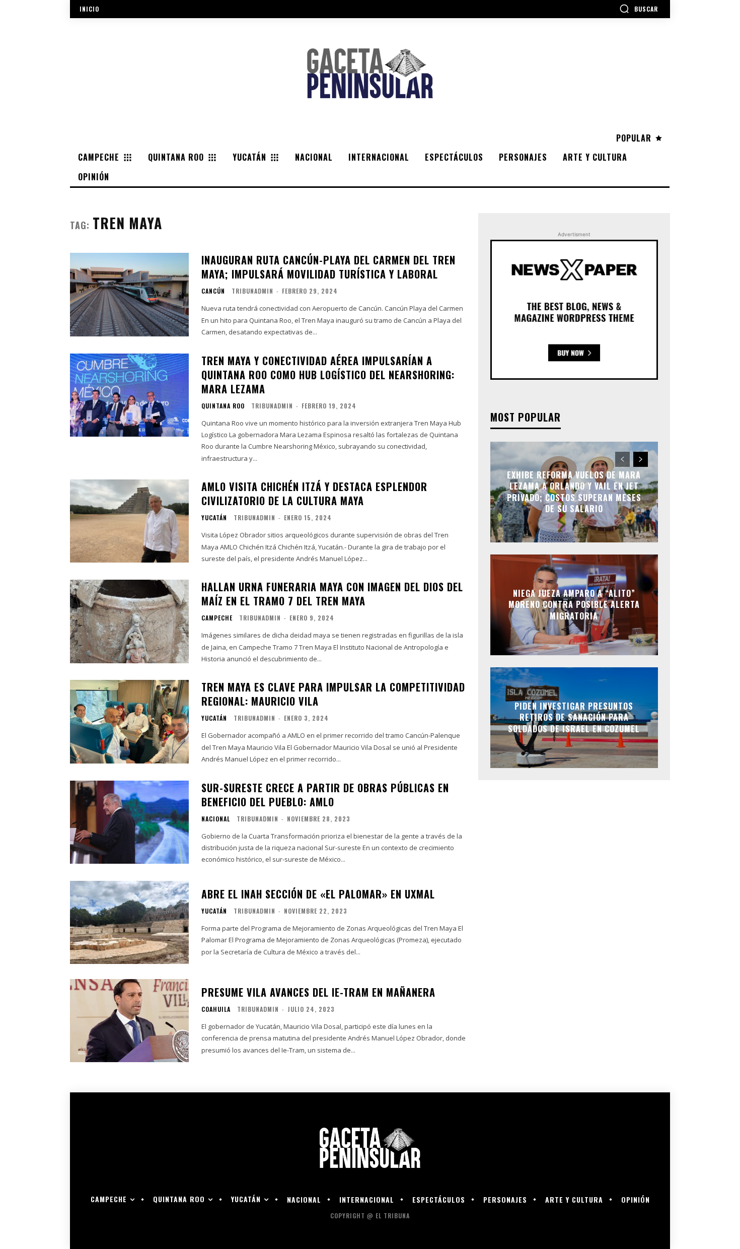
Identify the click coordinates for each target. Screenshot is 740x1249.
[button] (638, 9)
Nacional (215, 819)
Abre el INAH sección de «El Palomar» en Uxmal (318, 893)
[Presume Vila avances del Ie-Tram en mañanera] (129, 1020)
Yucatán (214, 518)
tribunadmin (252, 291)
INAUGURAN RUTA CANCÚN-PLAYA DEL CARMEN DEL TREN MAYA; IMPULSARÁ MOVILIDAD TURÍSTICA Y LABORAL (328, 267)
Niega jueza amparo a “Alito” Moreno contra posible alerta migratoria (574, 604)
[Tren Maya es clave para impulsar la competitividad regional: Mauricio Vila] (129, 721)
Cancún (213, 291)
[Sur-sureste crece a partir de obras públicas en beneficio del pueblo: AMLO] (129, 822)
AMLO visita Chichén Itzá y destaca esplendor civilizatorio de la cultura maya (314, 493)
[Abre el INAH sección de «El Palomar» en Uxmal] (129, 922)
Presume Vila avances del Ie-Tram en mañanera (318, 992)
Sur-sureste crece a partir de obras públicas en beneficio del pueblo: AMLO (325, 794)
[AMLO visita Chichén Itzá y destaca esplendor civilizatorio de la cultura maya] (129, 521)
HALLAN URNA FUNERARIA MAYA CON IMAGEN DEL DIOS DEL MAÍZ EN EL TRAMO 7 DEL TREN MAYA (332, 593)
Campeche (217, 618)
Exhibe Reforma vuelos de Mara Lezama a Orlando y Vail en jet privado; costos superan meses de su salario (574, 492)
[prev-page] (622, 459)
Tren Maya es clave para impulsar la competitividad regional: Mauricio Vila (333, 694)
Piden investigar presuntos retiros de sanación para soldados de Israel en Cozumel (574, 717)
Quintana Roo (223, 406)
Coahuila (216, 1009)
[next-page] (640, 459)
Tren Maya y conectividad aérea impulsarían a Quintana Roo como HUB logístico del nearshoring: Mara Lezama (328, 374)
